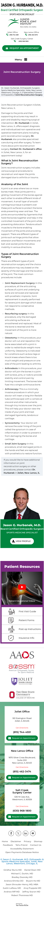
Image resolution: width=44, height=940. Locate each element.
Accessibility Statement (22, 849)
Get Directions (22, 728)
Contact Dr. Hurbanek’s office (26, 149)
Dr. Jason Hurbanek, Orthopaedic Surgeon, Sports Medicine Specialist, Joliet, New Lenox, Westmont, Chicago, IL (21, 90)
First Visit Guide (27, 611)
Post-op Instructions (30, 629)
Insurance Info (26, 638)
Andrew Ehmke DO (13, 881)
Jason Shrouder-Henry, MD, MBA (22, 884)
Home (5, 841)
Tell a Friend (21, 845)
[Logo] (22, 9)
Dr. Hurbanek (22, 123)
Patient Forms (26, 620)
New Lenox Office (22, 750)
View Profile (23, 541)
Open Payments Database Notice (22, 852)
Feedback (8, 845)
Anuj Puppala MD (32, 888)
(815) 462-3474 (33, 35)
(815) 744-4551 (14, 35)
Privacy (27, 841)
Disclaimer (16, 841)
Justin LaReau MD (12, 888)
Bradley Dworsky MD (22, 877)
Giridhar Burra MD (13, 870)
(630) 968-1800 (23, 41)
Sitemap (38, 841)
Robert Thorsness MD (22, 895)
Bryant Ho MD (33, 881)
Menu (18, 59)
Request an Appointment (24, 48)
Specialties (28, 92)
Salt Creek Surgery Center (22, 791)
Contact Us (35, 845)
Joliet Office (22, 711)
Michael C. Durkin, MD (22, 873)
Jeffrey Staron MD (31, 892)
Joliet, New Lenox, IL (28, 473)
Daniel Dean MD (32, 870)
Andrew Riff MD (12, 892)
